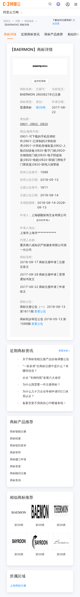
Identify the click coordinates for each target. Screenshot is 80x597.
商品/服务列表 (29, 131)
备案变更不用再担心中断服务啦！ (44, 403)
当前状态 (57, 89)
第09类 (41, 107)
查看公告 (40, 311)
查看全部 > (64, 350)
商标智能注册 (18, 431)
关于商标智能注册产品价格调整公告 (46, 359)
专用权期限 (27, 203)
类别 (39, 102)
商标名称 (26, 89)
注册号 (40, 89)
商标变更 (15, 466)
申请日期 (57, 102)
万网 (17, 21)
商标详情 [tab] (10, 34)
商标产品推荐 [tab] (53, 34)
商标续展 (15, 438)
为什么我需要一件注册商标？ (41, 384)
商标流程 (26, 257)
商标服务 (29, 21)
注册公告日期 (28, 195)
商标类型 (26, 102)
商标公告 (26, 302)
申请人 (24, 215)
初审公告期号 (28, 172)
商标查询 (15, 480)
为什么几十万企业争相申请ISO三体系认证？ (45, 394)
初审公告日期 (28, 180)
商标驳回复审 (18, 445)
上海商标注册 (18, 585)
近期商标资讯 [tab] (30, 34)
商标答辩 (15, 452)
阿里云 (6, 21)
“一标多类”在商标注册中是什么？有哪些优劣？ (46, 368)
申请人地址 (27, 228)
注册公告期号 (28, 187)
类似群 (24, 119)
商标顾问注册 (18, 473)
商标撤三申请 (18, 459)
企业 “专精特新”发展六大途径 (42, 378)
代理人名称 (27, 240)
